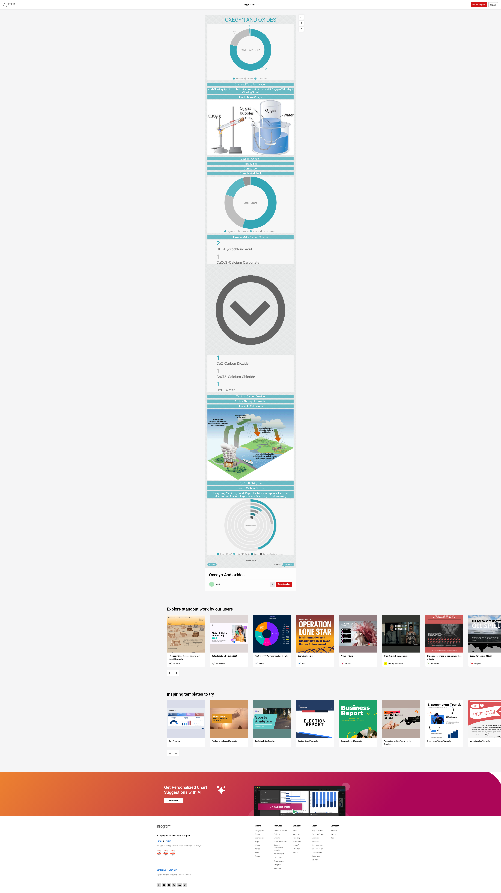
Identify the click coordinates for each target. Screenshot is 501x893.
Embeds (277, 834)
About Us (334, 831)
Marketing (296, 834)
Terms (159, 841)
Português (173, 875)
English (159, 875)
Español (181, 875)
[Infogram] (10, 5)
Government (297, 842)
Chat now (173, 870)
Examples (315, 838)
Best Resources (317, 845)
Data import (278, 857)
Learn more (173, 800)
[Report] (301, 29)
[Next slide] (176, 673)
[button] (238, 78)
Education (296, 849)
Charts (257, 845)
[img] (251, 517)
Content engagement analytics (278, 847)
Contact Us (161, 870)
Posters (258, 856)
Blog (332, 838)
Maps (257, 842)
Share (213, 565)
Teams (295, 852)
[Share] (301, 23)
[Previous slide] (170, 673)
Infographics (259, 831)
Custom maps (279, 861)
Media (295, 831)
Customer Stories (318, 834)
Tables (257, 849)
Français (188, 875)
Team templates (279, 854)
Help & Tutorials (317, 831)
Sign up (493, 5)
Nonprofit (296, 845)
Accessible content (281, 842)
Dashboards (259, 838)
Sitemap (315, 860)
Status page (316, 856)
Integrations (278, 865)
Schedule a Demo (318, 849)
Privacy (168, 841)
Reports (258, 834)
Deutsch (166, 875)
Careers (333, 834)
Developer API (317, 852)
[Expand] (301, 17)
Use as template (478, 5)
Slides (257, 852)
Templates (277, 868)
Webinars (315, 842)
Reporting (296, 838)
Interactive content (280, 831)
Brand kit (277, 838)
